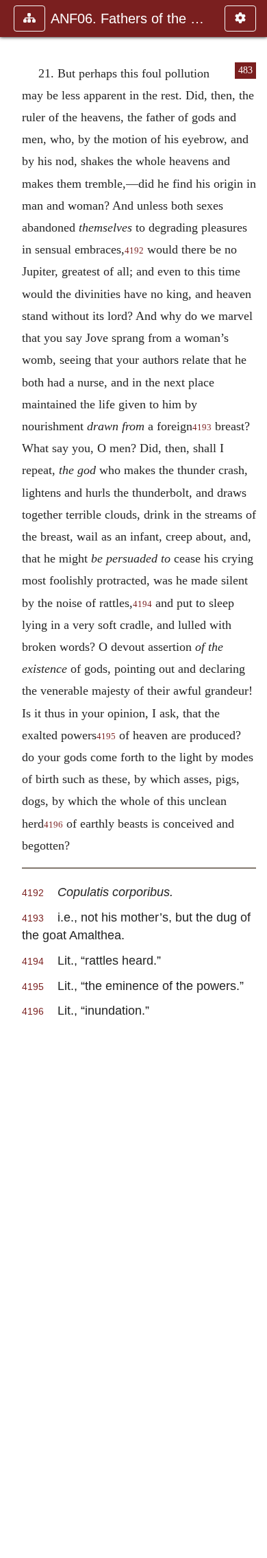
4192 (134, 251)
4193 (202, 427)
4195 (106, 736)
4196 (53, 825)
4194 (142, 604)
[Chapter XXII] (251, 779)
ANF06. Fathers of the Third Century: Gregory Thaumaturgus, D (131, 18)
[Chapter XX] (15, 779)
